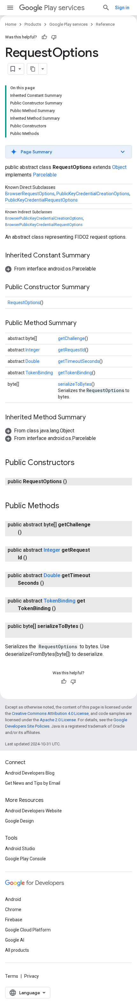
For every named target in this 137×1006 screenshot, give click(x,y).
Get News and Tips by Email (32, 783)
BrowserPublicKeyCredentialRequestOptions (44, 225)
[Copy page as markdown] (33, 68)
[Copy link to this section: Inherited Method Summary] (92, 418)
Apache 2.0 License (58, 719)
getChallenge (71, 338)
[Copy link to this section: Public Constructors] (81, 463)
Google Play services (68, 24)
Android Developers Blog (29, 773)
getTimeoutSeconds (78, 361)
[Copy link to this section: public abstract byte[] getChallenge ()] (28, 532)
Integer (32, 349)
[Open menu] (10, 7)
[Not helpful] (54, 37)
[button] (68, 151)
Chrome (13, 909)
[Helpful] (44, 37)
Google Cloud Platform (28, 929)
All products (17, 950)
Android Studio (20, 848)
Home (10, 24)
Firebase (13, 919)
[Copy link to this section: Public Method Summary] (82, 323)
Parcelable (45, 175)
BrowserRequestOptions (29, 193)
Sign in (122, 7)
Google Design (19, 820)
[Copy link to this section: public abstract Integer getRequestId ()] (33, 558)
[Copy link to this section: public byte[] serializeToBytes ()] (24, 634)
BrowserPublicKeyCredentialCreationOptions (44, 218)
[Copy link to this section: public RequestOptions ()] (73, 481)
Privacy (31, 976)
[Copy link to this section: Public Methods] (65, 506)
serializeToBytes (74, 384)
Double (32, 361)
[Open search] (106, 7)
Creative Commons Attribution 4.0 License (50, 713)
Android (13, 899)
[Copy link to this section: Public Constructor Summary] (96, 287)
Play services (64, 7)
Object (119, 167)
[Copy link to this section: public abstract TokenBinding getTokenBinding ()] (62, 608)
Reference (105, 24)
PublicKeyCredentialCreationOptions (92, 193)
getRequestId (71, 349)
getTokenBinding (75, 372)
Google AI (14, 940)
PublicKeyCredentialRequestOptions (41, 200)
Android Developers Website (33, 810)
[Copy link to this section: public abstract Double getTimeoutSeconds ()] (50, 583)
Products (33, 24)
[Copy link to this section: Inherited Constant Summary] (96, 256)
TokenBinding (39, 372)
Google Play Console (25, 858)
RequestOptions (24, 302)
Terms (11, 976)
